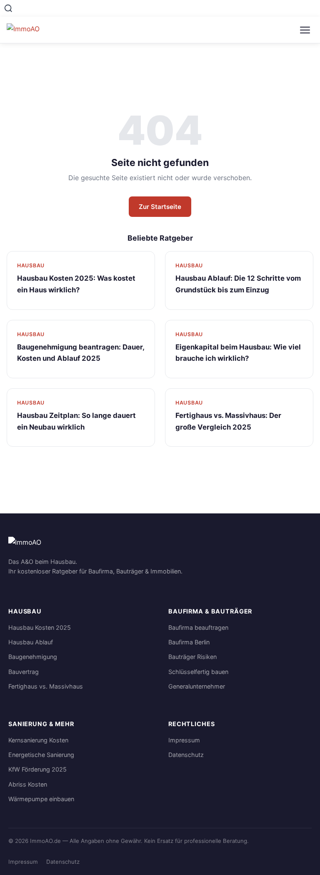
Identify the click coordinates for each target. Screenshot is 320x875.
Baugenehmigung (32, 656)
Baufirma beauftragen (198, 627)
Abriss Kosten (27, 784)
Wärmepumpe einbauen (41, 798)
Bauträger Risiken (192, 656)
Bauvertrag (23, 671)
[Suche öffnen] (8, 8)
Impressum (184, 740)
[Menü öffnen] (305, 30)
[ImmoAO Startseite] (29, 30)
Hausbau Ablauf (30, 642)
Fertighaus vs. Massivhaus (45, 686)
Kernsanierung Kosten (38, 740)
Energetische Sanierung (41, 754)
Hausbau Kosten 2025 (39, 627)
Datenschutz (186, 754)
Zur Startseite (160, 207)
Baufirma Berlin (189, 642)
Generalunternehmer (196, 686)
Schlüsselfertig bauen (198, 671)
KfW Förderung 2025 (37, 769)
